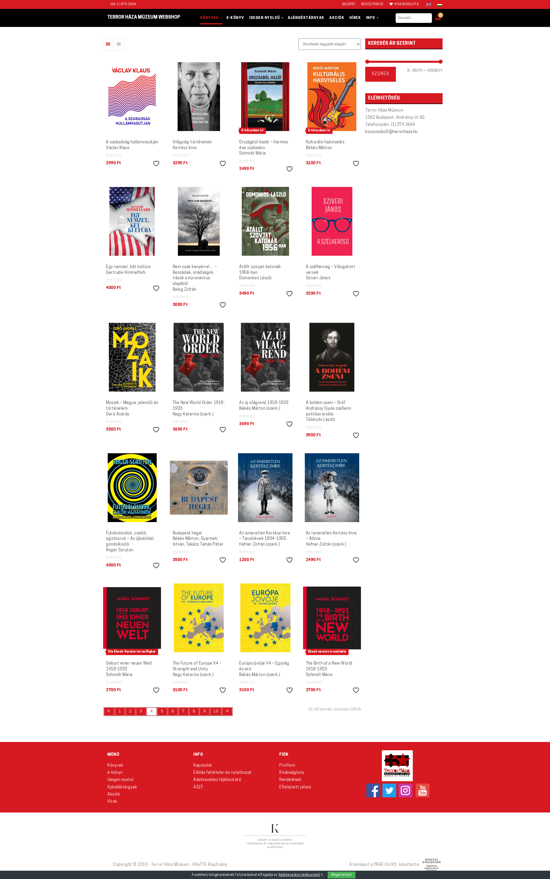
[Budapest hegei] (199, 488)
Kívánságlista (291, 773)
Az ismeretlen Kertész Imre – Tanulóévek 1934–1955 (264, 539)
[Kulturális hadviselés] (331, 96)
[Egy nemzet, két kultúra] (132, 221)
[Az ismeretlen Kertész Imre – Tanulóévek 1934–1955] (265, 487)
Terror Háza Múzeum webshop (143, 17)
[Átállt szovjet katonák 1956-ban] (265, 221)
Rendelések (290, 780)
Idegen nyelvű (120, 780)
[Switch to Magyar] (438, 4)
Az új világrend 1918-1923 (263, 406)
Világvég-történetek (192, 145)
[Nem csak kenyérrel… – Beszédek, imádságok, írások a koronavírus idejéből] (199, 221)
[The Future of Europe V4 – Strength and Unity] (199, 617)
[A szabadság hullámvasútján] (132, 96)
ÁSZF (198, 787)
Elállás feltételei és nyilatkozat (222, 773)
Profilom (287, 765)
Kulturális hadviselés (325, 145)
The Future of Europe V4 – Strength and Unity (197, 669)
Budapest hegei (198, 539)
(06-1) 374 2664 (123, 4)
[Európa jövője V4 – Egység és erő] (265, 617)
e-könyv (115, 773)
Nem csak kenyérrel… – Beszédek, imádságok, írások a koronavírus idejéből (195, 278)
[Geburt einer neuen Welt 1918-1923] (132, 618)
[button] (442, 16)
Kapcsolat (202, 765)
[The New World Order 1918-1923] (199, 357)
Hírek (112, 802)
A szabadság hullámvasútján (132, 145)
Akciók (113, 794)
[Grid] (108, 44)
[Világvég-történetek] (199, 96)
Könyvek (115, 765)
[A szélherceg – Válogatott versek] (332, 221)
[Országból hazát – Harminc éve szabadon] (265, 96)
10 (215, 711)
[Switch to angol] (428, 4)
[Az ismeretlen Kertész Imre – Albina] (332, 487)
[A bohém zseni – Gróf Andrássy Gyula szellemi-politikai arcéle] (331, 357)
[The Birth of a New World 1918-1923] (332, 618)
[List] (118, 44)
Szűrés (380, 74)
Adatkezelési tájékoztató (217, 780)
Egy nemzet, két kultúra (128, 270)
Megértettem (341, 875)
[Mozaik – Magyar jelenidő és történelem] (132, 357)
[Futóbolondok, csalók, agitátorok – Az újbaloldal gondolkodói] (132, 487)
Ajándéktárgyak (122, 787)
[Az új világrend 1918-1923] (265, 357)
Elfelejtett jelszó (295, 787)
